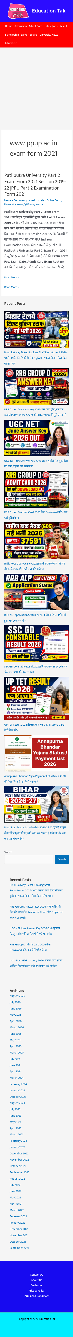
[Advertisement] (36, 86)
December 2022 (19, 1153)
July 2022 (15, 1185)
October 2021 (18, 1242)
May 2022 (15, 1197)
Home (8, 26)
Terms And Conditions (36, 1296)
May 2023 (15, 1122)
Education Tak (48, 11)
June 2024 (15, 1065)
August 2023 (17, 1103)
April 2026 (15, 1021)
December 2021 (19, 1229)
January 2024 (17, 1090)
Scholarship (12, 35)
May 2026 (15, 1015)
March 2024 (17, 1078)
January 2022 (17, 1223)
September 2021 (19, 1248)
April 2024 (15, 1071)
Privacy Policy (36, 1290)
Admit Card (35, 26)
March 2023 (17, 1134)
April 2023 (15, 1128)
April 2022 (15, 1204)
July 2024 (15, 1059)
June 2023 (15, 1115)
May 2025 (15, 1040)
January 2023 (17, 1147)
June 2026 (15, 1008)
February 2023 (18, 1141)
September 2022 (19, 1172)
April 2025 (15, 1046)
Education (11, 43)
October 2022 (18, 1166)
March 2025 (17, 1052)
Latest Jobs (51, 26)
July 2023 (15, 1109)
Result (63, 26)
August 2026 (17, 996)
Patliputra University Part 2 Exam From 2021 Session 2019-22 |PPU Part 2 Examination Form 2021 (35, 184)
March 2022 (17, 1210)
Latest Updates (37, 200)
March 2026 (17, 1027)
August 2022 (17, 1179)
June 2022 (15, 1191)
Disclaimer (36, 1285)
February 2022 (18, 1216)
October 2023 (18, 1097)
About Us (36, 1280)
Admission (20, 26)
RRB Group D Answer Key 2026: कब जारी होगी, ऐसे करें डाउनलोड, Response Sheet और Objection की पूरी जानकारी (36, 912)
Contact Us (36, 1275)
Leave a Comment (15, 200)
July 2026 (15, 1002)
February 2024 (18, 1084)
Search (8, 852)
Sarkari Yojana (29, 35)
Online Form (54, 200)
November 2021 (19, 1235)
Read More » (11, 277)
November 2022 (19, 1159)
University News (49, 35)
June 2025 (15, 1034)
